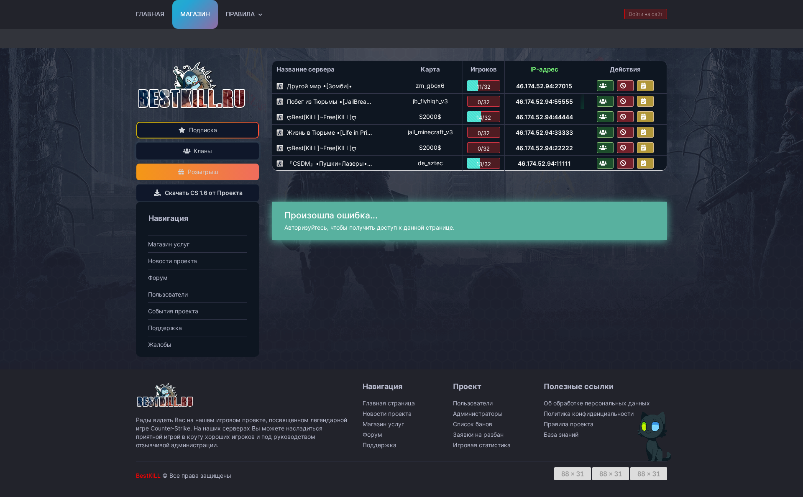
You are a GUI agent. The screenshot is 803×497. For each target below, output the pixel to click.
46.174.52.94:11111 (544, 163)
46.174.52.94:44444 (544, 116)
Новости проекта (172, 260)
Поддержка (165, 327)
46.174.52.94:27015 (544, 86)
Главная (150, 14)
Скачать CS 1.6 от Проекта (204, 192)
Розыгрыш (203, 171)
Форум (158, 277)
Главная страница (389, 403)
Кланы (203, 150)
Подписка (203, 129)
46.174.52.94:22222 (544, 147)
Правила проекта (568, 424)
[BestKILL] (192, 85)
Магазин (195, 14)
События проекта (173, 311)
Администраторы (478, 413)
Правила (240, 14)
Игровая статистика (482, 444)
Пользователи (168, 294)
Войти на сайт (645, 14)
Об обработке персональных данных (597, 403)
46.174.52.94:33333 (544, 132)
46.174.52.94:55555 (544, 101)
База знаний (561, 434)
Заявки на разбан (478, 434)
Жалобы (159, 344)
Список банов (472, 424)
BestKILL (148, 475)
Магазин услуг (168, 244)
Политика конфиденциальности (589, 413)
